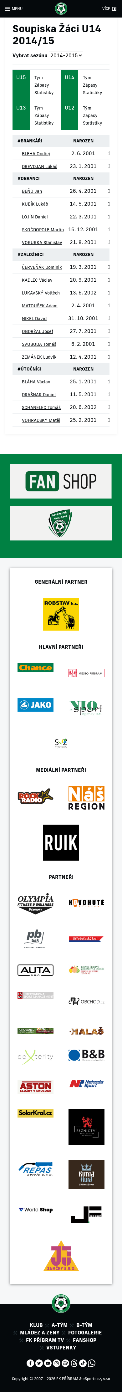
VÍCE (106, 8)
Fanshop (84, 1340)
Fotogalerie (85, 1332)
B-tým (84, 1325)
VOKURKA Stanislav (42, 242)
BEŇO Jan (32, 191)
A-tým (60, 1325)
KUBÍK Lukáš (35, 204)
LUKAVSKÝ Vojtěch (41, 293)
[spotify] (65, 1362)
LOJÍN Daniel (35, 217)
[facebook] (30, 1362)
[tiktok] (83, 1362)
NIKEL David (34, 318)
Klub (36, 1325)
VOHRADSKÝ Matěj (41, 420)
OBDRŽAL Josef (37, 331)
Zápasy (41, 85)
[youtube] (48, 1362)
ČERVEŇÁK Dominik (42, 267)
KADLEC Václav (37, 280)
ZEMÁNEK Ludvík (39, 357)
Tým (38, 77)
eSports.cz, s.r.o (96, 1378)
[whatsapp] (91, 1362)
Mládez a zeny (39, 1332)
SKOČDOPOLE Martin (43, 230)
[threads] (74, 1362)
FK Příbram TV (45, 1340)
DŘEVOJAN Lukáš (39, 166)
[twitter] (39, 1362)
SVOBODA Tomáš (39, 344)
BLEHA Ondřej (36, 153)
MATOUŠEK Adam (40, 306)
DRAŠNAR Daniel (39, 394)
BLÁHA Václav (36, 382)
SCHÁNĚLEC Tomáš (41, 407)
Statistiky (44, 92)
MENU (17, 8)
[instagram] (56, 1362)
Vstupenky (61, 1347)
